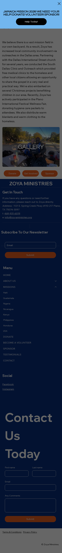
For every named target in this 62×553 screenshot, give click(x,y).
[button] (59, 3)
